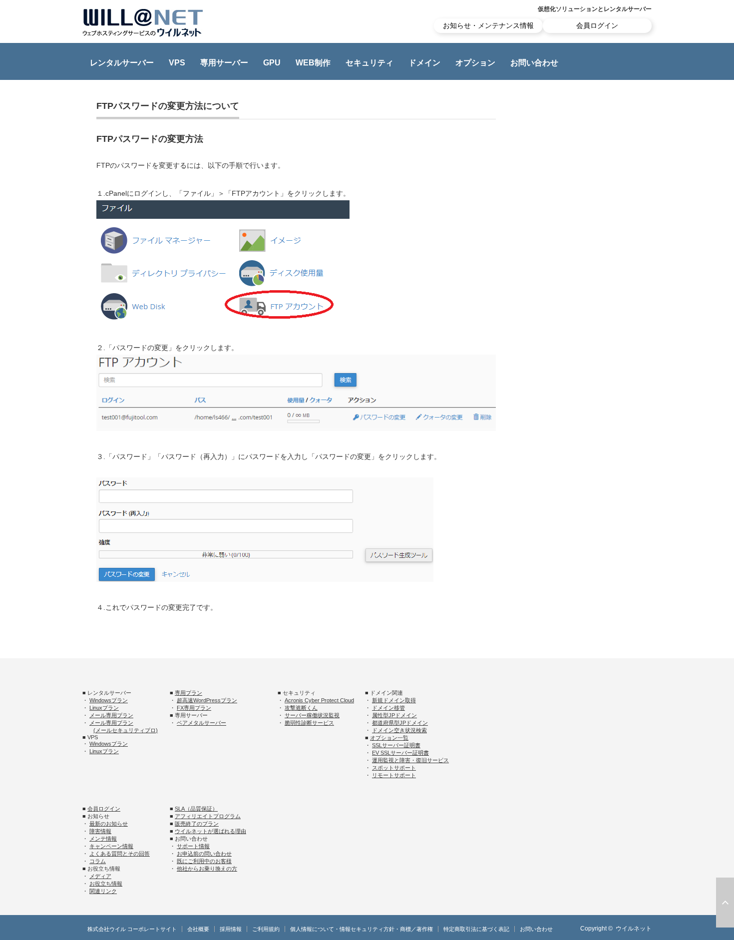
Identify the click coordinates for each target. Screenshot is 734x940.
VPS (177, 62)
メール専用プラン (111, 715)
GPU (272, 62)
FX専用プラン (194, 708)
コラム (97, 861)
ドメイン (424, 62)
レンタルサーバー (122, 62)
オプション (475, 62)
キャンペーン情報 (111, 846)
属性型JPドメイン (394, 715)
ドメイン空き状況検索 (399, 730)
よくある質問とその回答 (119, 854)
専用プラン (188, 693)
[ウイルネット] (143, 22)
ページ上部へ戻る (725, 903)
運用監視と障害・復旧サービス (410, 760)
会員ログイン (597, 25)
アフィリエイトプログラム (208, 816)
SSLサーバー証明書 (396, 745)
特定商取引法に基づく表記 (476, 929)
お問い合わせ (534, 62)
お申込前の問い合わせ (204, 854)
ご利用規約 (266, 929)
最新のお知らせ (108, 824)
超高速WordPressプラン (207, 700)
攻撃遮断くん (301, 708)
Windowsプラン (108, 700)
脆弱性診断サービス (309, 723)
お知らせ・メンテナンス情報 (488, 25)
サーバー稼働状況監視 (312, 715)
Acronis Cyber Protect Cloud (319, 700)
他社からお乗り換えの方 (207, 869)
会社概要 (198, 929)
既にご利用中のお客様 (204, 861)
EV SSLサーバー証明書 (400, 753)
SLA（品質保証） (196, 809)
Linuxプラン (104, 708)
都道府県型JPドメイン (400, 723)
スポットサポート (394, 768)
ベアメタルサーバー (201, 723)
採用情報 (231, 929)
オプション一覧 (389, 738)
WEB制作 (313, 62)
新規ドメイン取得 (394, 700)
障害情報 (100, 831)
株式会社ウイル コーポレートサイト (132, 929)
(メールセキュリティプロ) (125, 730)
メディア (100, 876)
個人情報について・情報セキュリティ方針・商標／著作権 (361, 929)
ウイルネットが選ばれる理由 (210, 831)
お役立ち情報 (105, 884)
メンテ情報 (103, 839)
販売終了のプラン (197, 824)
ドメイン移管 (388, 708)
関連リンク (103, 891)
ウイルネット (634, 928)
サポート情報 (193, 846)
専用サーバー (224, 62)
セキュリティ (369, 62)
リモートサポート (394, 775)
